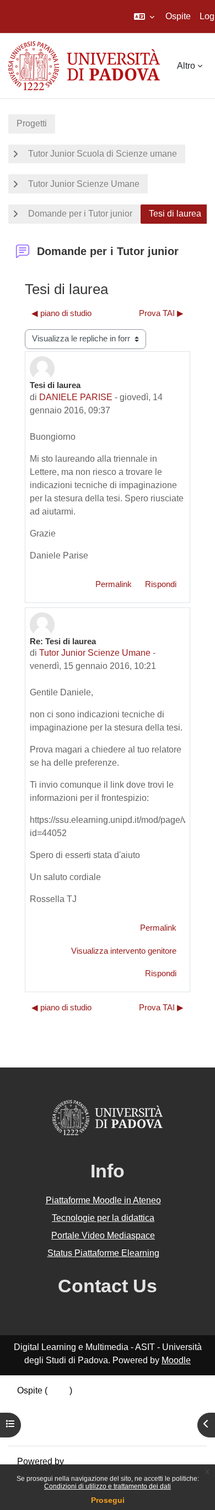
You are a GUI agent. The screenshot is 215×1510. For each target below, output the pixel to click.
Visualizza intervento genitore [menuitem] (123, 951)
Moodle (176, 1360)
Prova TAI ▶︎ (161, 313)
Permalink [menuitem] (113, 584)
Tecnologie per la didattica (103, 1218)
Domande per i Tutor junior (80, 213)
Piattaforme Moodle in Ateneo (103, 1200)
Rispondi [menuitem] (160, 584)
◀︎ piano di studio (61, 313)
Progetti (32, 123)
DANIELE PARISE (75, 397)
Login (58, 1390)
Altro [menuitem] (186, 65)
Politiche (34, 1416)
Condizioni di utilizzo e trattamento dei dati (107, 1486)
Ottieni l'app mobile (54, 1430)
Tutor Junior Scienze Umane (83, 184)
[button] (144, 16)
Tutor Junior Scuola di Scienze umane (102, 153)
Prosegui (108, 1500)
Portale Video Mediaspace (103, 1235)
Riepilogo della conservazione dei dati (92, 1403)
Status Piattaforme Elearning (103, 1253)
